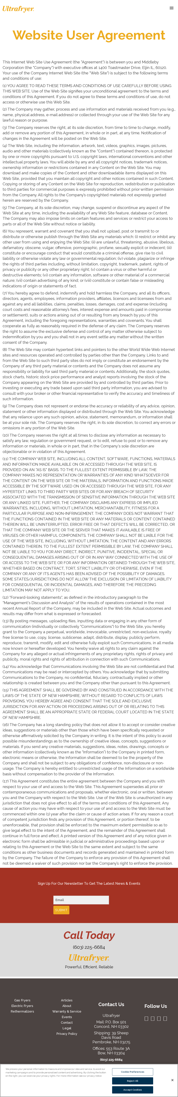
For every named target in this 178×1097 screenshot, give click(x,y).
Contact (67, 1022)
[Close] (172, 1080)
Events (67, 1017)
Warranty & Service (66, 1011)
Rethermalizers (22, 1011)
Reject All (132, 1081)
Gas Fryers (22, 1000)
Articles (66, 1000)
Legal (66, 1028)
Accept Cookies (132, 1089)
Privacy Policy (66, 1034)
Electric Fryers (22, 1006)
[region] (89, 1080)
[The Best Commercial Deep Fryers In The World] (18, 9)
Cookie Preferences (132, 1072)
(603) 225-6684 (89, 947)
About (66, 1006)
